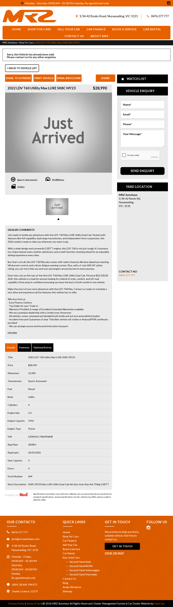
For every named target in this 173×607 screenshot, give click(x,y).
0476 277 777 (160, 16)
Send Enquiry (142, 171)
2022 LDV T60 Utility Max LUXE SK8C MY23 (57, 42)
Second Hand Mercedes (83, 574)
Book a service (124, 29)
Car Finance (96, 29)
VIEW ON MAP (114, 553)
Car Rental (152, 29)
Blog (65, 582)
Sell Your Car (69, 29)
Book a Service (71, 549)
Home (16, 29)
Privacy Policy (16, 603)
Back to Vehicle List (23, 68)
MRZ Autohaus (10, 42)
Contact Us (74, 36)
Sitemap (67, 591)
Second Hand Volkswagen (84, 570)
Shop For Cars (39, 29)
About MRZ (99, 36)
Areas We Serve (72, 587)
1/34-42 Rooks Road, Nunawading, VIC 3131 (108, 16)
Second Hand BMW (81, 565)
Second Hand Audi (80, 561)
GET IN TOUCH (122, 546)
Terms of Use (33, 603)
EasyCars (159, 603)
